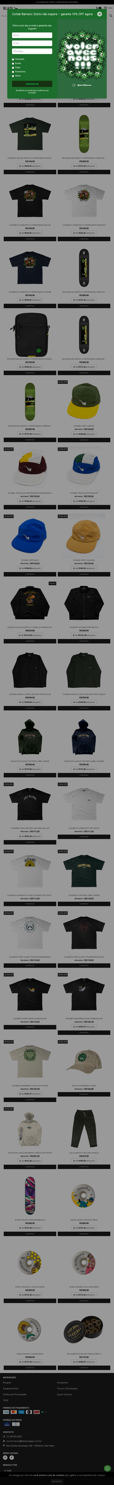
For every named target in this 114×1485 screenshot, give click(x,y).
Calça (17, 67)
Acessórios (20, 71)
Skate (18, 76)
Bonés (18, 63)
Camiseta (19, 59)
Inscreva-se (32, 83)
